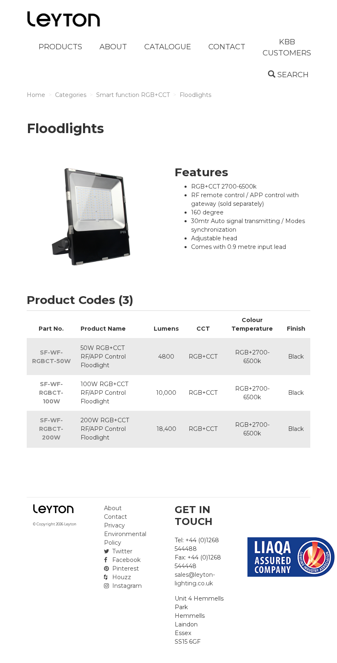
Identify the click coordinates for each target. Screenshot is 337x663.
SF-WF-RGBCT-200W (51, 429)
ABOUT (113, 46)
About (113, 508)
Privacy (114, 525)
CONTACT (226, 46)
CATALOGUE (167, 46)
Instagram (126, 585)
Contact (115, 516)
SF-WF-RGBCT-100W (51, 392)
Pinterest (125, 568)
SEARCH (292, 74)
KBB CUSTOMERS (287, 47)
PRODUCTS (60, 46)
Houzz (121, 577)
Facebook (126, 560)
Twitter (121, 551)
